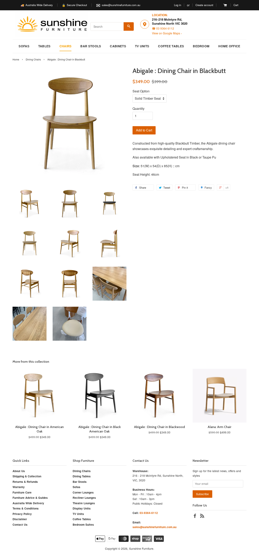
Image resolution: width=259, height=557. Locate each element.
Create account (204, 5)
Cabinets (118, 46)
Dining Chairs (33, 59)
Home (16, 59)
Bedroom (201, 46)
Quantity (138, 108)
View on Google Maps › (167, 33)
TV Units (142, 46)
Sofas (24, 46)
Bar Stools (90, 46)
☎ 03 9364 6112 (163, 28)
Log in (177, 5)
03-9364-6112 (149, 513)
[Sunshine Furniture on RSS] (202, 516)
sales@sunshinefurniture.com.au (121, 5)
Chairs (65, 46)
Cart (236, 5)
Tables (44, 46)
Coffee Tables (171, 46)
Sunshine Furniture (141, 548)
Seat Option (141, 91)
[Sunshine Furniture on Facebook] (195, 516)
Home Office (229, 46)
